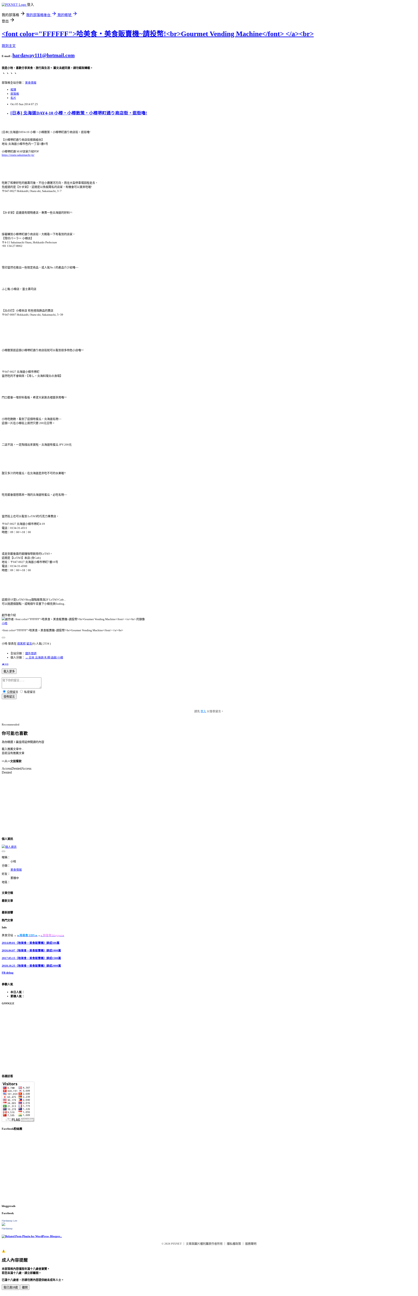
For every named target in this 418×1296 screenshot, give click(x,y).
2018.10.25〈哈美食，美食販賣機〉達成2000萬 (31, 965)
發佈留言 (9, 696)
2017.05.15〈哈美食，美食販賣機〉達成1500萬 (31, 958)
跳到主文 (9, 46)
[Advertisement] (132, 1039)
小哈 (4, 623)
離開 (25, 1287)
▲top (5, 663)
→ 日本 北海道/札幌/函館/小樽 (44, 657)
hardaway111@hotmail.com (43, 55)
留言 (29, 643)
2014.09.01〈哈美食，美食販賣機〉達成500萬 (30, 942)
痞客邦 (21, 643)
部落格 (14, 93)
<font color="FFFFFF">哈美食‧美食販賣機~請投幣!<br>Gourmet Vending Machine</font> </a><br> (158, 34)
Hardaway (7, 1228)
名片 (13, 97)
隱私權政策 (234, 1243)
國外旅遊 (31, 653)
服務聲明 (250, 1243)
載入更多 (9, 671)
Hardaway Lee (9, 1220)
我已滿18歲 (10, 1287)
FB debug (7, 972)
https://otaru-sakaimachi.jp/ (18, 155)
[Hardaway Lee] (3, 1225)
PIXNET (176, 1243)
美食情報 (30, 82)
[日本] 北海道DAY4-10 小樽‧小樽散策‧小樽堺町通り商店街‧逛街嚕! (78, 113)
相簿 (13, 89)
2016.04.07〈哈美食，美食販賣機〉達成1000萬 (31, 950)
